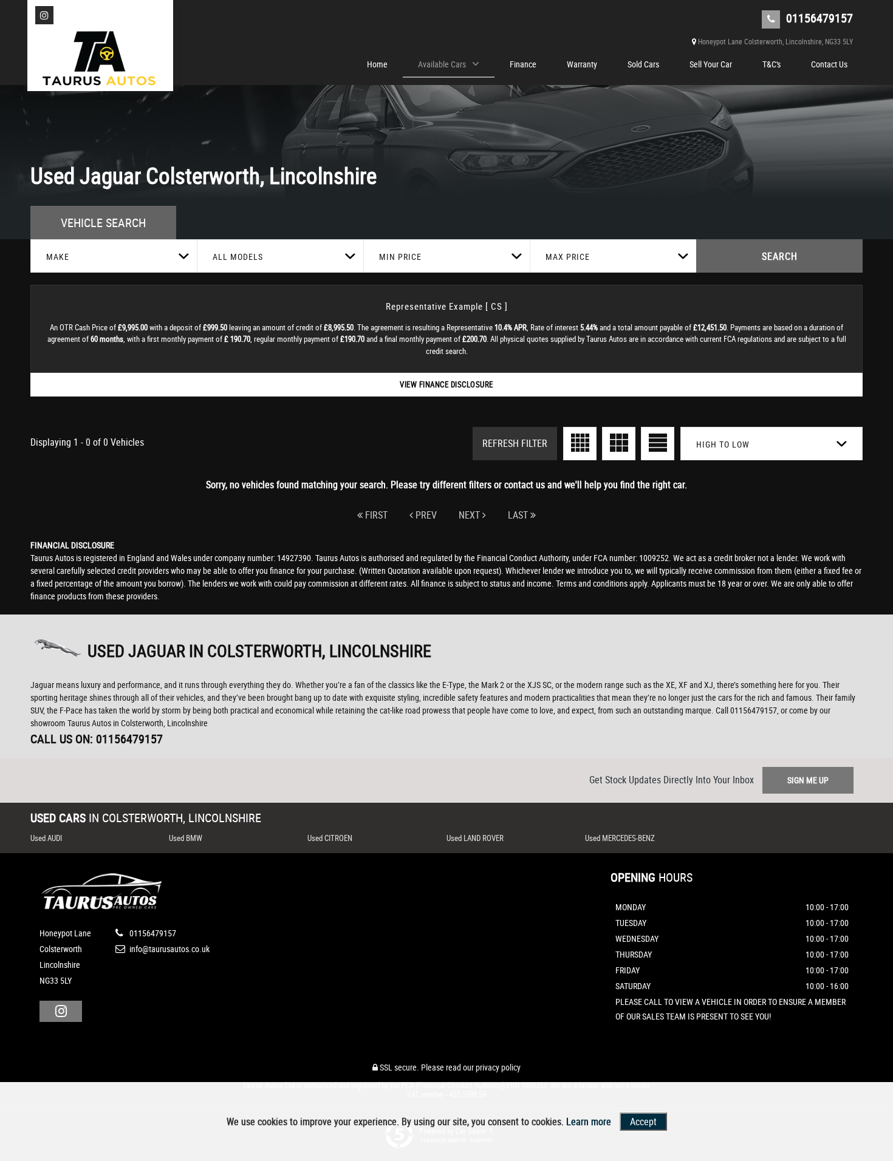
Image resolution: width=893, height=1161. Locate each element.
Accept (643, 1121)
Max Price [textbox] (568, 256)
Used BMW (185, 837)
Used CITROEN (329, 837)
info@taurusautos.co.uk (169, 949)
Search (780, 256)
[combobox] (113, 256)
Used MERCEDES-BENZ (620, 837)
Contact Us (829, 64)
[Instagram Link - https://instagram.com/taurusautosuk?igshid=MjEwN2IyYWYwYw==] (44, 15)
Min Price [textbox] (400, 256)
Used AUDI (46, 837)
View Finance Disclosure (446, 384)
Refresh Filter (514, 443)
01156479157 (818, 18)
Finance (523, 64)
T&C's (771, 64)
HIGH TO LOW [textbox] (723, 444)
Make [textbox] (57, 256)
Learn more (588, 1121)
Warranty (582, 64)
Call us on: (96, 738)
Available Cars (442, 64)
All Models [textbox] (238, 256)
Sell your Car (710, 64)
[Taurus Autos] (100, 61)
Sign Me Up (808, 780)
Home (377, 64)
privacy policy (498, 1067)
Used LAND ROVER (475, 837)
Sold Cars (643, 64)
